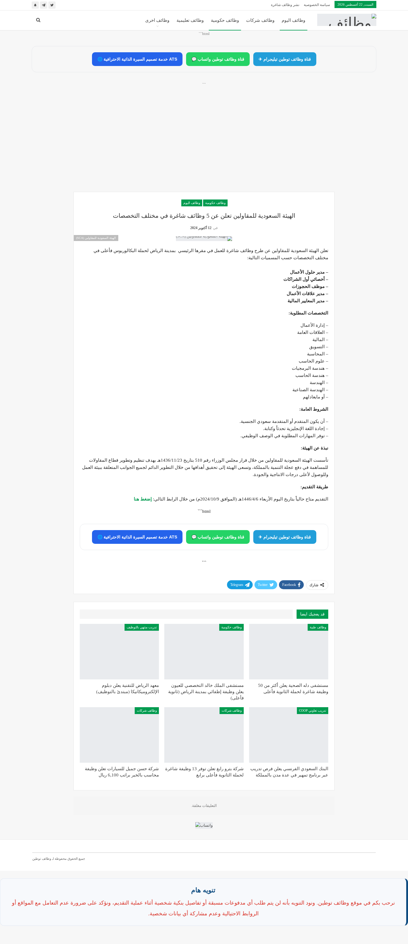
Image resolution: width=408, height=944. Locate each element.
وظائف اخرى (157, 20)
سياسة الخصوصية (317, 5)
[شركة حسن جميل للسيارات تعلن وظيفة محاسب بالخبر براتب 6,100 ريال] (119, 735)
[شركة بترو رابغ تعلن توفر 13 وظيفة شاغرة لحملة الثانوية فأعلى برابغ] (203, 735)
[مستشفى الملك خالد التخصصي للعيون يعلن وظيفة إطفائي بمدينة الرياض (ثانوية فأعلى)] (203, 651)
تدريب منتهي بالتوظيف (142, 627)
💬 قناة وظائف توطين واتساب (217, 59)
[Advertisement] (204, 143)
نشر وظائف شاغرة (285, 5)
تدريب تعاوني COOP (312, 710)
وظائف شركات (260, 20)
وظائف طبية (318, 627)
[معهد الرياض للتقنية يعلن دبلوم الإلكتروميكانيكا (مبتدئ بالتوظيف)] (119, 651)
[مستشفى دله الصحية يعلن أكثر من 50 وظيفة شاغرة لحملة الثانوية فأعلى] (288, 651)
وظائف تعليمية (190, 20)
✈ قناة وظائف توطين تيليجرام (285, 59)
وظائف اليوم (293, 20)
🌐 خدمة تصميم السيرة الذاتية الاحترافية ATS (137, 59)
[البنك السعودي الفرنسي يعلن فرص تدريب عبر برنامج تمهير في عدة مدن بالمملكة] (288, 735)
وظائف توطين (41, 858)
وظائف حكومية (225, 20)
